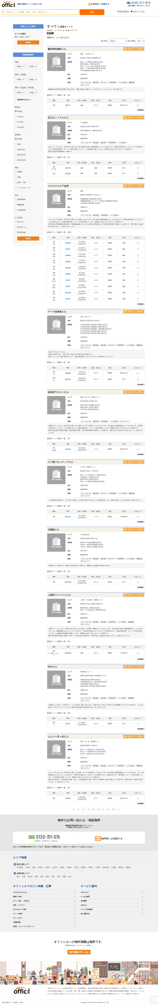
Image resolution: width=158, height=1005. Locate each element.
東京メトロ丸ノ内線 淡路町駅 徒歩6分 (93, 66)
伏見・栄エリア (85, 317)
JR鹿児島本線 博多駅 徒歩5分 (90, 680)
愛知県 (82, 320)
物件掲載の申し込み (79, 952)
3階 (54, 517)
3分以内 (20, 117)
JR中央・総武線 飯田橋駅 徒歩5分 (91, 544)
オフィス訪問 (17, 913)
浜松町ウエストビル (58, 392)
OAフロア (21, 222)
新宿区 (87, 745)
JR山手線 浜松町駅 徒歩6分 (89, 409)
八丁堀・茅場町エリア (87, 467)
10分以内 (20, 127)
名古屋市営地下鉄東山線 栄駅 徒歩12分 (93, 333)
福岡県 (82, 676)
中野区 (90, 867)
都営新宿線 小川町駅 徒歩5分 (90, 64)
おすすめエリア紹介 (20, 909)
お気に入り (138, 12)
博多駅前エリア (85, 672)
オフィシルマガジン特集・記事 (32, 886)
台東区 (69, 867)
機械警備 (20, 205)
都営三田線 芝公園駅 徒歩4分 (90, 405)
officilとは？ (85, 892)
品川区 (54, 867)
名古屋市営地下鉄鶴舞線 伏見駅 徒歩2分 (94, 327)
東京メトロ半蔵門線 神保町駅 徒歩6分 (93, 68)
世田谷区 (106, 867)
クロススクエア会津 (58, 186)
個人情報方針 (85, 913)
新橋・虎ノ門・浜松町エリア (90, 397)
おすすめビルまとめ (20, 892)
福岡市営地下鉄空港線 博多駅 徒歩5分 (93, 686)
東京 (18, 876)
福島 (81, 191)
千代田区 (88, 58)
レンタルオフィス (23, 188)
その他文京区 (84, 534)
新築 (19, 144)
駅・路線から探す (23, 37)
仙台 (69, 876)
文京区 (87, 538)
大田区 (62, 867)
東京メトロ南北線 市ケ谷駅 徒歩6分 (92, 749)
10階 (54, 379)
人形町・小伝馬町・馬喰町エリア (91, 600)
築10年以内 (21, 155)
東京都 (82, 58)
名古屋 (30, 876)
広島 (42, 876)
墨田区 (121, 867)
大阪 (23, 876)
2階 (54, 173)
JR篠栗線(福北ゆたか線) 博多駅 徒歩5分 (93, 682)
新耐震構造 (21, 199)
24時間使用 (21, 210)
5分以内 (20, 122)
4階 (54, 249)
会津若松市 (89, 195)
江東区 (113, 867)
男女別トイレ (22, 227)
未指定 (19, 111)
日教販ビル (53, 529)
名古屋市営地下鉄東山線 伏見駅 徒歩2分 (94, 324)
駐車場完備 (21, 232)
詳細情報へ (141, 110)
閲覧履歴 (124, 12)
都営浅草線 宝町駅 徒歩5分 (89, 479)
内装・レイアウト (19, 905)
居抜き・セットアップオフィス (23, 926)
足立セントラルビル (58, 117)
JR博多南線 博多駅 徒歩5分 (89, 684)
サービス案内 (89, 886)
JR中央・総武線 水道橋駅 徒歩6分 (91, 547)
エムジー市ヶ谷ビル (58, 736)
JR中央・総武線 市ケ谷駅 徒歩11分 (92, 754)
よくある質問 (85, 896)
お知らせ (84, 905)
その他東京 (84, 122)
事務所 (19, 172)
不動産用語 (17, 922)
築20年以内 (21, 160)
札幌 (64, 876)
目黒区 (97, 867)
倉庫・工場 (21, 182)
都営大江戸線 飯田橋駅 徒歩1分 (91, 542)
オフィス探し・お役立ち (21, 901)
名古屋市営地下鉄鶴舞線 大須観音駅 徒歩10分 (95, 329)
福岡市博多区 (89, 676)
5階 (54, 280)
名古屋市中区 (89, 320)
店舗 (19, 177)
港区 (86, 401)
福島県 (82, 195)
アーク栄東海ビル (57, 311)
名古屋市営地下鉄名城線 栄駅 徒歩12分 (93, 331)
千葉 (58, 876)
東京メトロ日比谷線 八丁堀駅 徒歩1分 (93, 475)
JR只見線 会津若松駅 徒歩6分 (90, 203)
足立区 (87, 126)
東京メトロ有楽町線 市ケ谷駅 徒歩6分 (93, 751)
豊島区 (83, 867)
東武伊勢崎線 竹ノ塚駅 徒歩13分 (91, 130)
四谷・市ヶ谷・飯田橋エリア (90, 741)
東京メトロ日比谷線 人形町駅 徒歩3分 (93, 610)
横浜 (47, 876)
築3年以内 (21, 149)
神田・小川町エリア (87, 54)
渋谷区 (47, 867)
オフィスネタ (17, 918)
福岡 (36, 876)
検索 (92, 12)
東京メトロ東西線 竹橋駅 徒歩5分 (91, 62)
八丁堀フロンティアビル (60, 462)
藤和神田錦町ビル (57, 49)
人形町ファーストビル (59, 595)
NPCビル (52, 666)
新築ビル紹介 (17, 896)
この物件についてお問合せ (134, 49)
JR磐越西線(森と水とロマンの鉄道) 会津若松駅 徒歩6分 (99, 201)
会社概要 (84, 901)
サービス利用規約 (87, 909)
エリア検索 (20, 857)
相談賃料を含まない (24, 99)
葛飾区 (128, 867)
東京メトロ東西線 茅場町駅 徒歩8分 (92, 481)
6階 (54, 105)
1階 (54, 168)
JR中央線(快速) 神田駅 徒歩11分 (91, 70)
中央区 (87, 471)
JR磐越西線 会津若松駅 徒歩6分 (91, 199)
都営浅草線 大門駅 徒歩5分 (89, 407)
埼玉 (53, 876)
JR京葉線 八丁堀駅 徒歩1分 (89, 477)
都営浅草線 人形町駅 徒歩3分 (90, 608)
